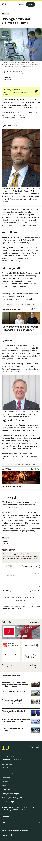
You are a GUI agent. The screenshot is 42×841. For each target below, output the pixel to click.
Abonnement (7, 817)
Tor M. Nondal (7, 767)
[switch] (37, 91)
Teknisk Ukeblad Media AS (19, 830)
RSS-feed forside (9, 774)
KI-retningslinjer (8, 802)
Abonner (30, 4)
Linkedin (5, 782)
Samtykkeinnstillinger (10, 794)
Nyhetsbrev (6, 790)
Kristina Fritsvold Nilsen (11, 760)
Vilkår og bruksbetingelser (12, 798)
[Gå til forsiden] (4, 4)
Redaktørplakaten (19, 810)
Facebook (6, 778)
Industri (5, 14)
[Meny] (38, 4)
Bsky (4, 786)
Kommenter (18, 72)
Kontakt (5, 822)
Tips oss (35, 748)
